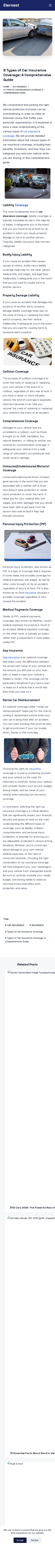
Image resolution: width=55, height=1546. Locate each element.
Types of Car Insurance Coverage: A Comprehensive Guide (25, 940)
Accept (20, 1540)
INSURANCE (36, 925)
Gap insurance (11, 657)
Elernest (11, 5)
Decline (34, 1540)
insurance (30, 592)
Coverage (21, 205)
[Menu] (50, 5)
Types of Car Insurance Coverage (24, 931)
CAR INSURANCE (14, 925)
